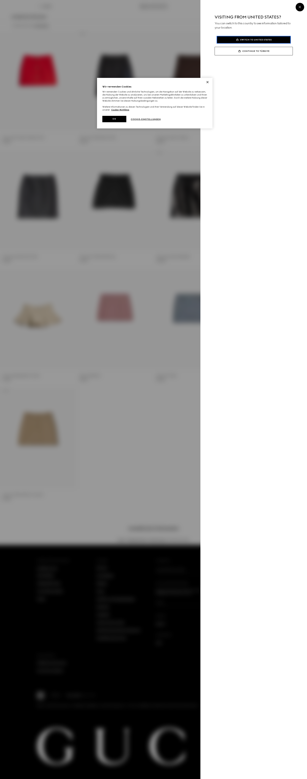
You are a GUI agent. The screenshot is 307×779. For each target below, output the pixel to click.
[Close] (300, 7)
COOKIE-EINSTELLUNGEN (146, 119)
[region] (154, 103)
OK (114, 119)
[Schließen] (207, 82)
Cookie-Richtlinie (120, 110)
